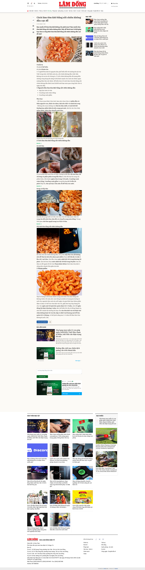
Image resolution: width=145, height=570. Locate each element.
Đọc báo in (31, 6)
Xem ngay (77, 360)
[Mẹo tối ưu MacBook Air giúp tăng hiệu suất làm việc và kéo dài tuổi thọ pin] (37, 473)
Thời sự (41, 11)
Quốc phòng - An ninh (63, 11)
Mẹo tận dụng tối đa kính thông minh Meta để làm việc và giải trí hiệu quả (101, 54)
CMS (105, 568)
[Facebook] (103, 539)
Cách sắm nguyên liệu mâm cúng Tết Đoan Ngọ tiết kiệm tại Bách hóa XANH (82, 507)
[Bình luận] (33, 29)
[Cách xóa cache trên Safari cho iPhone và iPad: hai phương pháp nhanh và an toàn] (89, 45)
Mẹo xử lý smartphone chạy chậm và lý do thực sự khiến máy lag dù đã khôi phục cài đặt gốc (60, 483)
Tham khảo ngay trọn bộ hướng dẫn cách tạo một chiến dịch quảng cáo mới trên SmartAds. (69, 353)
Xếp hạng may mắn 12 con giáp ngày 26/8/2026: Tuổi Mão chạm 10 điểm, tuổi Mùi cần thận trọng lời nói (68, 333)
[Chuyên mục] (28, 3)
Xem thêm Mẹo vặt (33, 416)
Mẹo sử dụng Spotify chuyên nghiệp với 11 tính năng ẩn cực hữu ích (82, 482)
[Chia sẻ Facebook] (33, 26)
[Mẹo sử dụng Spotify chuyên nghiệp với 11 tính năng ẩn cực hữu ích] (82, 473)
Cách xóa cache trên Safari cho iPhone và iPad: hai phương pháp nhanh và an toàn (101, 45)
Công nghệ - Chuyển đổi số (93, 11)
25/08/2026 (42, 3)
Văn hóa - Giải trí (73, 11)
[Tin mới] (31, 3)
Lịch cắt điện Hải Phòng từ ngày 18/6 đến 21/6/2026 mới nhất (60, 528)
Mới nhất (31, 11)
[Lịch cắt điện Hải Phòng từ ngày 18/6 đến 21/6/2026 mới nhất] (60, 519)
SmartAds (41, 360)
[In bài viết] (33, 32)
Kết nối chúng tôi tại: (88, 539)
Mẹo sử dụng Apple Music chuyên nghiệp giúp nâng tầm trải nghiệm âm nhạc (36, 529)
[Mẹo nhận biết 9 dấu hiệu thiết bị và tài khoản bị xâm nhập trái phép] (89, 29)
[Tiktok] (96, 539)
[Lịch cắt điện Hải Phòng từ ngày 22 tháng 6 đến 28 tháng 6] (60, 497)
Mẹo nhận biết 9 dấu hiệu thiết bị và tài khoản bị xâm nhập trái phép (101, 30)
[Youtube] (99, 539)
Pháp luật (54, 11)
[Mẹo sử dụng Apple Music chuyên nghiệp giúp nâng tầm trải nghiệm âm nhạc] (37, 519)
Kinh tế (45, 11)
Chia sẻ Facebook (43, 322)
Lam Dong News (114, 6)
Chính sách (84, 11)
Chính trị (36, 11)
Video (102, 11)
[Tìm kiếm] (34, 3)
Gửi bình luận (42, 376)
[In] (50, 322)
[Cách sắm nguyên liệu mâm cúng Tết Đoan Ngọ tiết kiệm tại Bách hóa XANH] (82, 497)
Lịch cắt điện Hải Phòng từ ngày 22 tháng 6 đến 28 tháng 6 (60, 506)
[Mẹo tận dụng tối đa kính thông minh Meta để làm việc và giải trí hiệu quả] (89, 53)
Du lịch (79, 11)
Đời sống (49, 11)
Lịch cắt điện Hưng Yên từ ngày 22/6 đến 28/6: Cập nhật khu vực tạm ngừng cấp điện (37, 507)
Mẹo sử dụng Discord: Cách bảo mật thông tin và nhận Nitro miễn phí (101, 37)
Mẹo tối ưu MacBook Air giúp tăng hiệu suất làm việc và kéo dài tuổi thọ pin (36, 482)
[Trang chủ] (28, 11)
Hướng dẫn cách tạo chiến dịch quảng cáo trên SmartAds (68, 349)
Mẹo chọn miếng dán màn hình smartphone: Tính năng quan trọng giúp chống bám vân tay (101, 22)
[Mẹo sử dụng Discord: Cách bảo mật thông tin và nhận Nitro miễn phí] (89, 37)
